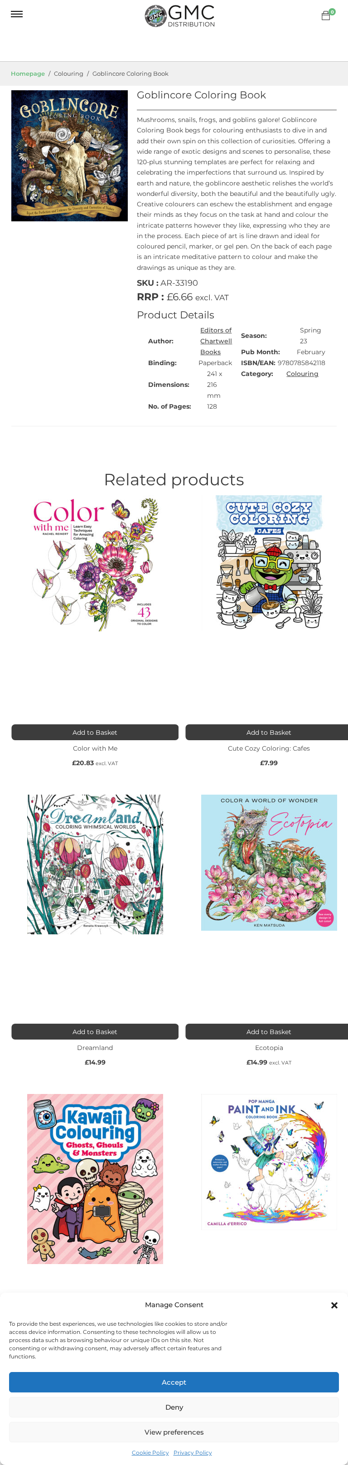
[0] (325, 16)
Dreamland (95, 1048)
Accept (174, 1382)
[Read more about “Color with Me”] (95, 732)
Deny (174, 1407)
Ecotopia (269, 1048)
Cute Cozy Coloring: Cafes (269, 748)
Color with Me (95, 748)
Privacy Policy (193, 1452)
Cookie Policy (150, 1452)
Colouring (302, 374)
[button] (334, 1305)
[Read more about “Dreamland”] (95, 1032)
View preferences (174, 1432)
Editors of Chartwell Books (216, 341)
